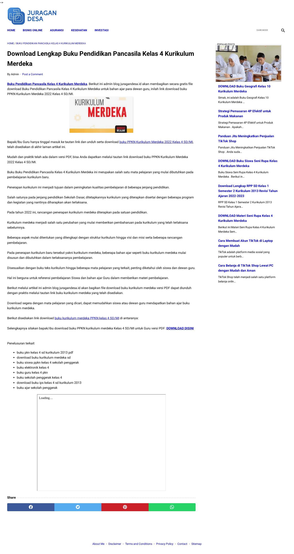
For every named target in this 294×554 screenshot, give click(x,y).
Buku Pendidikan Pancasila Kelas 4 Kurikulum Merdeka (47, 84)
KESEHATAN (79, 30)
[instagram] (282, 15)
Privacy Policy (164, 543)
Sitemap (196, 543)
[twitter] (263, 15)
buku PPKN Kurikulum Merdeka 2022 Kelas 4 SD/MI (156, 142)
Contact (182, 543)
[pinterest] (125, 507)
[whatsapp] (172, 507)
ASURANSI (57, 30)
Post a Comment (32, 74)
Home (11, 30)
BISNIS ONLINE (32, 30)
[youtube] (273, 15)
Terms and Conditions (138, 543)
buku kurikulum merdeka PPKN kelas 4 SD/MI (87, 318)
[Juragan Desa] (34, 15)
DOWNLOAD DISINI (180, 328)
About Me (98, 543)
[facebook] (254, 15)
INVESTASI (102, 30)
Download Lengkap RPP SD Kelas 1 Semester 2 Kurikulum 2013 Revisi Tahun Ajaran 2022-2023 (248, 191)
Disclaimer (114, 543)
